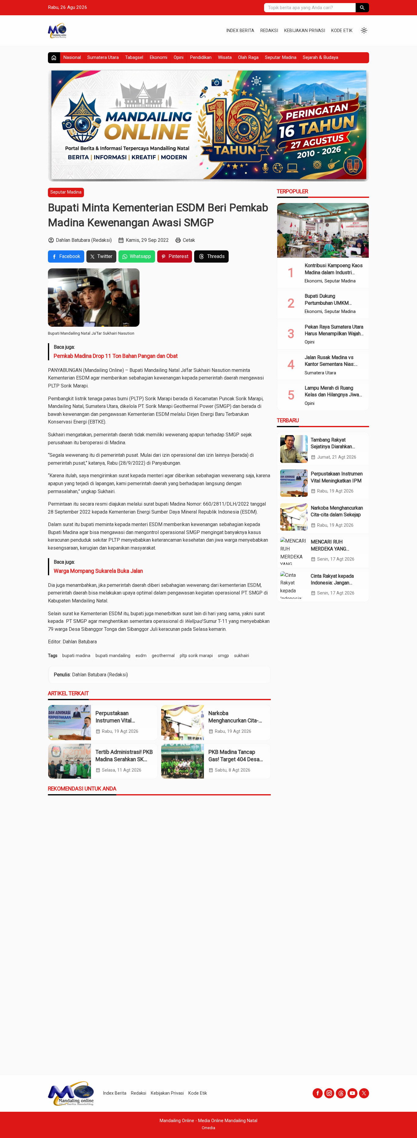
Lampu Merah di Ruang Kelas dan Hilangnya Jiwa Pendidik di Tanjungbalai (332, 395)
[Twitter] (364, 1093)
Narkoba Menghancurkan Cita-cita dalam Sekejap (234, 720)
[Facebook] (318, 1093)
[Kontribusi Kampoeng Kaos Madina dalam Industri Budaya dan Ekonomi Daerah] (323, 230)
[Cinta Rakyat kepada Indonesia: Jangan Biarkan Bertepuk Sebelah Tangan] (294, 585)
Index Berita (240, 30)
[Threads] (341, 1093)
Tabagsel (134, 57)
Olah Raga (248, 57)
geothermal (163, 655)
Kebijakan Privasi (304, 30)
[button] (362, 7)
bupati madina (76, 655)
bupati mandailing (113, 655)
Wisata (225, 57)
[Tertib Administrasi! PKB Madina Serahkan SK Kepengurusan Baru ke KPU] (69, 761)
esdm (141, 655)
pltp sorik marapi (196, 655)
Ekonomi (158, 57)
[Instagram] (329, 1093)
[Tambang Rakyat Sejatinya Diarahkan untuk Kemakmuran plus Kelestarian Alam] (294, 449)
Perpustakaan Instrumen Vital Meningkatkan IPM (117, 720)
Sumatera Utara (103, 57)
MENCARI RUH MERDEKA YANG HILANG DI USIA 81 (332, 548)
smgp (223, 655)
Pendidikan (201, 57)
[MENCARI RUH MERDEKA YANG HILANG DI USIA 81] (294, 551)
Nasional (72, 57)
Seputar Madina (280, 57)
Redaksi (269, 30)
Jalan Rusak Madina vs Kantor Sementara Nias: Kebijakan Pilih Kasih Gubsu (334, 364)
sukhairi (241, 655)
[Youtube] (352, 1093)
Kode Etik (342, 30)
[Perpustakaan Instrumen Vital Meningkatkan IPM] (69, 722)
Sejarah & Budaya (320, 57)
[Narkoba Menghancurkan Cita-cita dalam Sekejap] (182, 722)
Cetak (189, 240)
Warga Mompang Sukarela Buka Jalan (98, 571)
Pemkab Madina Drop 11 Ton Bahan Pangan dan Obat (116, 356)
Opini (178, 57)
